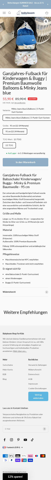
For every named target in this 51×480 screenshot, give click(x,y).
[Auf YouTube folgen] (25, 440)
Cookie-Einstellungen (37, 388)
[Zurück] (3, 4)
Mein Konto (8, 369)
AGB (30, 379)
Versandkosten (19, 103)
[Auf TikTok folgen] (32, 440)
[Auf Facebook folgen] (4, 440)
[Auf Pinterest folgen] (18, 440)
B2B (4, 374)
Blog (5, 379)
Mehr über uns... (20, 351)
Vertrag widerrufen (38, 396)
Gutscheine (8, 365)
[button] (15, 476)
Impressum (33, 384)
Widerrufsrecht (34, 369)
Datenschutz (33, 374)
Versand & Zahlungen (37, 365)
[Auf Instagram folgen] (11, 440)
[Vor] (47, 4)
